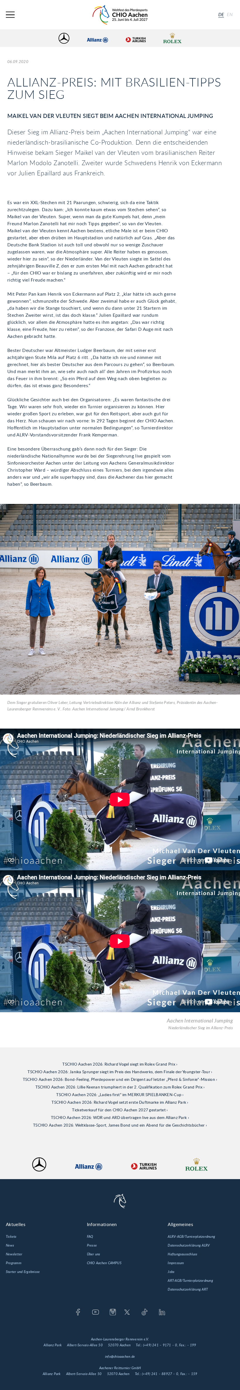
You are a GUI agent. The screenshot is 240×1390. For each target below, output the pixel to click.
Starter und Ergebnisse (23, 1272)
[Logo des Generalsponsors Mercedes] (64, 38)
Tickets (11, 1236)
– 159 (192, 1374)
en (230, 14)
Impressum (176, 1263)
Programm (13, 1263)
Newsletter (14, 1254)
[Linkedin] (162, 1312)
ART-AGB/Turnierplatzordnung (190, 1280)
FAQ (90, 1236)
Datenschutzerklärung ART (188, 1289)
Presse (92, 1245)
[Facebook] (78, 1312)
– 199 (191, 1345)
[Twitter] (127, 1312)
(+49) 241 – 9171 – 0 (160, 1345)
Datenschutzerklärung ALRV (189, 1245)
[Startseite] (120, 15)
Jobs (171, 1272)
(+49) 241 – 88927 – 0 (160, 1374)
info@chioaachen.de (120, 1356)
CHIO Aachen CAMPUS (104, 1263)
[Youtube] (95, 1312)
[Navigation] (10, 15)
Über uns (93, 1254)
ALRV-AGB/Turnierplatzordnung (191, 1236)
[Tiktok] (144, 1312)
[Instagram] (112, 1312)
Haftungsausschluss (182, 1254)
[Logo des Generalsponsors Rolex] (172, 38)
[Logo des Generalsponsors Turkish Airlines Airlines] (135, 38)
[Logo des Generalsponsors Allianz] (97, 38)
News (10, 1245)
